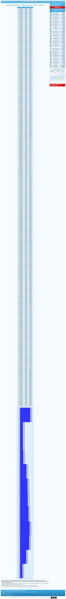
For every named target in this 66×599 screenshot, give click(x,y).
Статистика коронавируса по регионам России (56, 85)
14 (59, 77)
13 (57, 77)
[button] (54, 597)
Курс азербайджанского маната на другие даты (25, 588)
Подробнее (48, 597)
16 (63, 77)
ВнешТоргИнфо (33, 2)
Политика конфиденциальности (7, 595)
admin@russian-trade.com (10, 594)
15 (61, 77)
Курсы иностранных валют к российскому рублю (56, 4)
